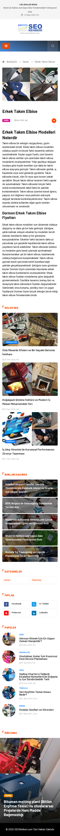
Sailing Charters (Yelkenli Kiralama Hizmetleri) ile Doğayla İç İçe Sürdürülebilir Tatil (38, 676)
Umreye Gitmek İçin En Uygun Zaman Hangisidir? (37, 640)
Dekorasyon (11, 342)
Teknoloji (10, 441)
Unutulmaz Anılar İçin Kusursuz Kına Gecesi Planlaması (38, 657)
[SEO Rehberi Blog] (30, 28)
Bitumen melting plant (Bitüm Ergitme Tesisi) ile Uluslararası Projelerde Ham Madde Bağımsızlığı (28, 808)
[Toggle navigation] (6, 46)
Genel (26, 61)
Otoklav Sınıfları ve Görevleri (36, 709)
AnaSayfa (12, 61)
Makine (22, 706)
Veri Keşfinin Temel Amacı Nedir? (35, 693)
